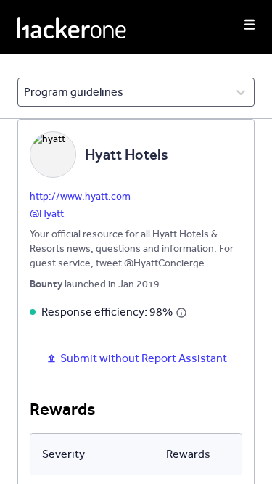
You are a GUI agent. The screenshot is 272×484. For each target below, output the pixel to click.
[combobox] (25, 92)
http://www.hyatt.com (80, 196)
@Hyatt (47, 214)
